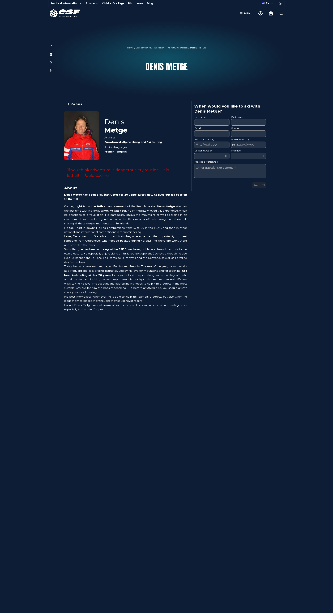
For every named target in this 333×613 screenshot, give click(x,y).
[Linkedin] (51, 70)
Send (256, 185)
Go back (76, 104)
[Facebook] (51, 46)
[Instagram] (51, 54)
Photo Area (135, 3)
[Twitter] (51, 62)
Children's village (113, 3)
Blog (150, 3)
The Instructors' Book (176, 47)
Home (130, 47)
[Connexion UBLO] (3, 610)
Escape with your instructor (150, 47)
